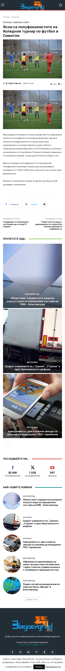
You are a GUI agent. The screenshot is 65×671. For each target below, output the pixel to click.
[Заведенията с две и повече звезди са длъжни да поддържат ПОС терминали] (32, 406)
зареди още (31, 599)
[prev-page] (5, 444)
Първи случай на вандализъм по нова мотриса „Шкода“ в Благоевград (41, 587)
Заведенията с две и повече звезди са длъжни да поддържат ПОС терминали (32, 433)
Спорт (26, 22)
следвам (32, 466)
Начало (6, 17)
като (12, 466)
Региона (15, 17)
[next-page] (10, 444)
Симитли (17, 22)
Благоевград (32, 294)
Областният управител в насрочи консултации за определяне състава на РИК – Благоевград (32, 301)
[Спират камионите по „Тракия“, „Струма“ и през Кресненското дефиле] (32, 341)
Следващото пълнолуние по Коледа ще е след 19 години (16, 224)
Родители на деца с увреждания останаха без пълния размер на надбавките (48, 225)
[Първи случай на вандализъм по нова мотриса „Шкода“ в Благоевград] (12, 585)
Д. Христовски (13, 83)
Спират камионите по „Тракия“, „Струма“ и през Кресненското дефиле (32, 368)
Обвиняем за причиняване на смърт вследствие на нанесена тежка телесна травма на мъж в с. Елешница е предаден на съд (41, 565)
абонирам (52, 466)
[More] (44, 204)
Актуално (32, 362)
